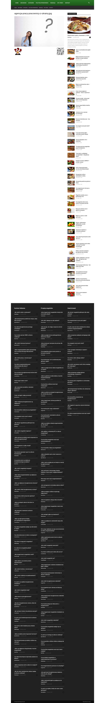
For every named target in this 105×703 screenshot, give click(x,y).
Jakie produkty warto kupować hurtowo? (25, 634)
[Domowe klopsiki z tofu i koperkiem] (71, 141)
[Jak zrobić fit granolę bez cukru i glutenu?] (71, 238)
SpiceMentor (16, 390)
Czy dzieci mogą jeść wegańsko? (23, 541)
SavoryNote (16, 418)
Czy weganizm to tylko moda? (22, 445)
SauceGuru (16, 585)
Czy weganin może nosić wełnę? (23, 416)
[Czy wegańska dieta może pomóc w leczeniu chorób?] (71, 203)
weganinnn (16, 359)
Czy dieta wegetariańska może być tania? (79, 413)
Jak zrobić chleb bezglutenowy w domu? (25, 489)
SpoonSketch (17, 322)
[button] (89, 3)
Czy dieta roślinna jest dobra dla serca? (52, 551)
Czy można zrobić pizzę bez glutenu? (24, 496)
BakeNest (16, 338)
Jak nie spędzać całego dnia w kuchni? (51, 499)
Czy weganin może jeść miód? (83, 125)
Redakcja (52, 3)
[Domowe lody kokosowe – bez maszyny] (71, 120)
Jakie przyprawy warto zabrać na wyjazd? (25, 665)
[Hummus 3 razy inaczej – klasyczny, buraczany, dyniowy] (71, 280)
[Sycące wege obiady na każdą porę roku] (71, 107)
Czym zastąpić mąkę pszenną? (22, 395)
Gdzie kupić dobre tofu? (21, 380)
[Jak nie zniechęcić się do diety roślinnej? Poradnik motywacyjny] (71, 245)
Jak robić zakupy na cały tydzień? (50, 320)
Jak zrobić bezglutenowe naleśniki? (51, 581)
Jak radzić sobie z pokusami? (22, 312)
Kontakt (67, 3)
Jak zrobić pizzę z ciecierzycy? (23, 358)
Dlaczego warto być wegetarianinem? (51, 478)
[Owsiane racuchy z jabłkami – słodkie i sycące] (71, 162)
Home (16, 3)
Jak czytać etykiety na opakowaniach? (25, 575)
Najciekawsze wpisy (87, 701)
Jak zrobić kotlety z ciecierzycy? (23, 569)
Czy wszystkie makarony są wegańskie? (25, 410)
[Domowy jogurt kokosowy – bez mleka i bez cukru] (71, 266)
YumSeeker (16, 447)
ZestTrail (16, 577)
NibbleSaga (16, 543)
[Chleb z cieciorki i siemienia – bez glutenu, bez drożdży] (71, 252)
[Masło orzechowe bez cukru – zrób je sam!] (71, 86)
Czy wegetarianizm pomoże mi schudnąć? (52, 665)
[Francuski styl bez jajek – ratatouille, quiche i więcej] (71, 134)
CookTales (43, 338)
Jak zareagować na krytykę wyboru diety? (52, 485)
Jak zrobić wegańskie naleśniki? (50, 620)
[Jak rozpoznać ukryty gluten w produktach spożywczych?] (71, 72)
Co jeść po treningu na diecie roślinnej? (51, 634)
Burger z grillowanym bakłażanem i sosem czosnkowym (81, 224)
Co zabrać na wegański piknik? (22, 548)
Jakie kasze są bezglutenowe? (22, 596)
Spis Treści (60, 3)
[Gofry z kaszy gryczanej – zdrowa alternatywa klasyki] (71, 169)
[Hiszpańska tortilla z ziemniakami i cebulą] (71, 176)
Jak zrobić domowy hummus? (22, 343)
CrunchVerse (16, 330)
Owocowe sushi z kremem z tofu (78, 35)
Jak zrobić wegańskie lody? (22, 590)
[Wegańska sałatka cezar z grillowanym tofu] (71, 196)
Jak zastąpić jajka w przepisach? (50, 514)
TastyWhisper (17, 367)
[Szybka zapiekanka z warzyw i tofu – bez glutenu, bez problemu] (71, 259)
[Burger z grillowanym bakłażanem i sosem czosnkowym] (71, 224)
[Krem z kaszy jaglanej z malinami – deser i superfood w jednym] (71, 92)
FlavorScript (16, 556)
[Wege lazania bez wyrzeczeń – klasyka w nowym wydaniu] (71, 58)
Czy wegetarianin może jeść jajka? (77, 320)
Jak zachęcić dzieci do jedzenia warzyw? (25, 611)
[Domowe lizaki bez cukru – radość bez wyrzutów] (71, 79)
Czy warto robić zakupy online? (76, 358)
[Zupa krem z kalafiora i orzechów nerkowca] (71, 231)
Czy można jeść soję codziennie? (50, 408)
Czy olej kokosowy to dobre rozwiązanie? (25, 535)
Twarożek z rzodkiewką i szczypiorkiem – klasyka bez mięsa (82, 155)
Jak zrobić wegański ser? (48, 558)
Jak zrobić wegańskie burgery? (23, 468)
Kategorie (31, 3)
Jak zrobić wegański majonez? (22, 431)
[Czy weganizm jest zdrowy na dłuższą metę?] (71, 189)
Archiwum (23, 3)
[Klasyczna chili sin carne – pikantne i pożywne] (71, 210)
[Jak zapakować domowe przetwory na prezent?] (71, 273)
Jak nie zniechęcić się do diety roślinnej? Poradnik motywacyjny (83, 245)
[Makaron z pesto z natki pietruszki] (71, 217)
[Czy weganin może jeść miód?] (71, 127)
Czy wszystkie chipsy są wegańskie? (51, 447)
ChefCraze (70, 37)
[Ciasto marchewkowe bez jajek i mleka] (71, 51)
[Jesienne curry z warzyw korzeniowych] (71, 113)
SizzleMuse (16, 314)
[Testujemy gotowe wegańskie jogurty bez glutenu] (71, 148)
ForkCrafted (16, 411)
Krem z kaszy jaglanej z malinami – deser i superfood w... (83, 93)
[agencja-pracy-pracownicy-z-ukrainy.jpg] (39, 46)
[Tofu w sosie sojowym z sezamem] (71, 294)
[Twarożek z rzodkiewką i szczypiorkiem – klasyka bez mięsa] (71, 155)
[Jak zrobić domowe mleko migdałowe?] (71, 287)
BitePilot (16, 426)
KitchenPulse (43, 568)
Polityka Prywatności (42, 3)
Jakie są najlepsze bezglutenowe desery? (25, 483)
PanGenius (16, 674)
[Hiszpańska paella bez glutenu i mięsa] (71, 183)
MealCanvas (16, 470)
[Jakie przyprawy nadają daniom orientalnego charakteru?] (71, 65)
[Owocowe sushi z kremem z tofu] (79, 25)
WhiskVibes (16, 455)
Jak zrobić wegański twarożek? (49, 545)
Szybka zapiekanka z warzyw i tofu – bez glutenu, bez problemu (83, 259)
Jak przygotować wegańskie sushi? (24, 554)
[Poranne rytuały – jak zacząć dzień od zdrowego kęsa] (71, 100)
